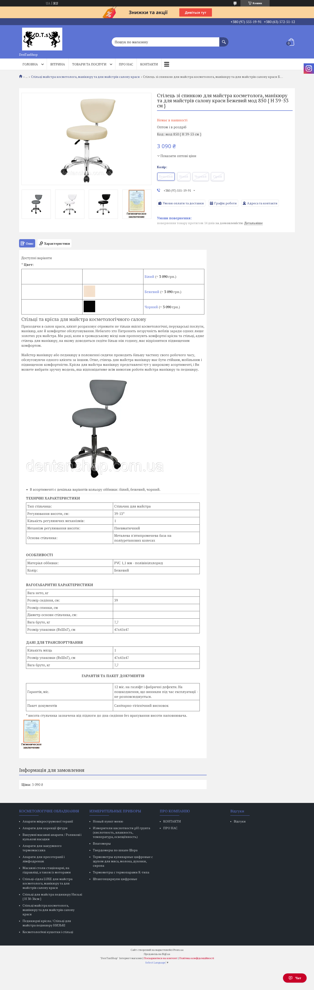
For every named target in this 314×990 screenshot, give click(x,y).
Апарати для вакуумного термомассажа (42, 847)
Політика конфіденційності (196, 958)
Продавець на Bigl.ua (157, 954)
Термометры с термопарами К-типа (121, 872)
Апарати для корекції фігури (45, 828)
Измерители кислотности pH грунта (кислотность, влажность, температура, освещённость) (121, 832)
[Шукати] (223, 39)
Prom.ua (178, 950)
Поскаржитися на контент (160, 958)
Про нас (126, 64)
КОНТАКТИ (172, 821)
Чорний (152, 307)
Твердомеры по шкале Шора (115, 850)
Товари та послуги (89, 64)
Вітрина (57, 64)
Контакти (149, 64)
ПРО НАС (170, 828)
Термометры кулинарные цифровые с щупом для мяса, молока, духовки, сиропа (123, 861)
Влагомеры (102, 843)
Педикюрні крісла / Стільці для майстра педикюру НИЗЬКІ (47, 923)
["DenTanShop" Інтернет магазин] (42, 37)
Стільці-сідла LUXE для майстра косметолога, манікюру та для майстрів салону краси (47, 883)
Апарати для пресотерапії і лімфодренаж (44, 859)
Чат (298, 978)
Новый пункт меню (108, 821)
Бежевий (152, 291)
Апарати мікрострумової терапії (48, 821)
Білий (149, 276)
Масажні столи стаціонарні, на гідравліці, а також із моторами (47, 870)
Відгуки (240, 821)
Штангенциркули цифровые (115, 879)
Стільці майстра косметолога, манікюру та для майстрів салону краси (85, 77)
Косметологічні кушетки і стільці (48, 932)
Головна (30, 64)
